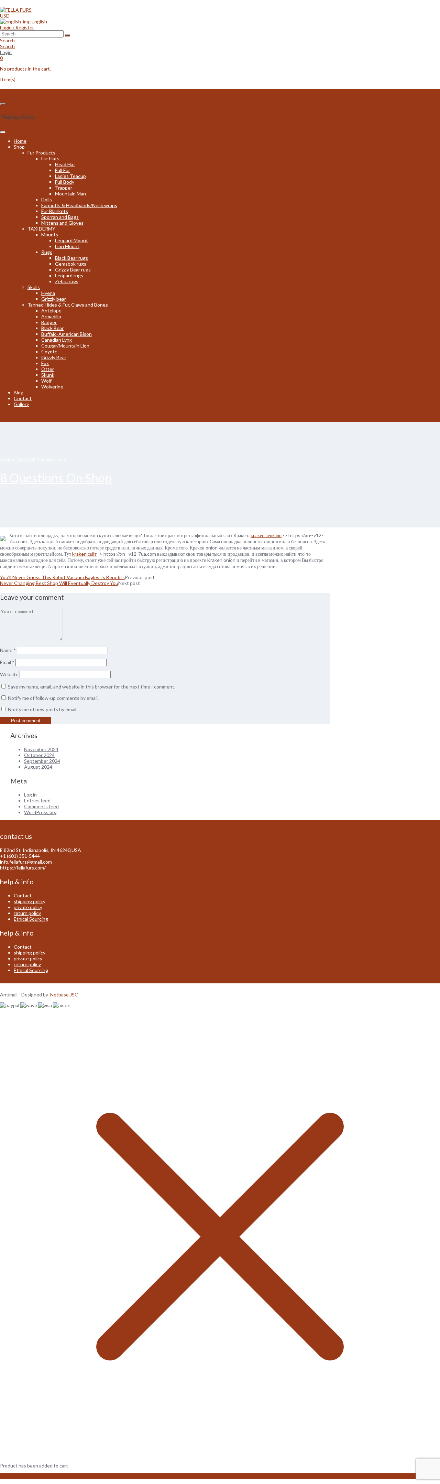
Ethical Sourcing (31, 919)
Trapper (63, 188)
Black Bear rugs (71, 258)
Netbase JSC (64, 994)
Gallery (21, 404)
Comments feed (41, 806)
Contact (23, 398)
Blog (18, 392)
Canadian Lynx (56, 340)
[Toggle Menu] (3, 132)
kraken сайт (84, 554)
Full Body (64, 182)
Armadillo (51, 316)
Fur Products (41, 153)
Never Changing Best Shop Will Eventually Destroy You (59, 583)
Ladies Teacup (70, 176)
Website (9, 674)
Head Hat (65, 164)
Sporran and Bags (60, 217)
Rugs (46, 252)
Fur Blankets (54, 211)
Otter (47, 369)
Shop (19, 147)
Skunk (47, 375)
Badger (49, 322)
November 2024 (41, 749)
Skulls (34, 287)
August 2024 (38, 767)
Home (20, 141)
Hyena (48, 293)
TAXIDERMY (41, 229)
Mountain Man (70, 193)
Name (8, 650)
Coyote (49, 351)
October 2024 (39, 755)
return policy (27, 913)
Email (7, 662)
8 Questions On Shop (56, 477)
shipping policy (29, 901)
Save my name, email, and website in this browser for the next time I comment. (91, 687)
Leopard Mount (71, 240)
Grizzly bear (53, 299)
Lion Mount (67, 246)
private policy (28, 907)
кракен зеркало (266, 535)
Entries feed (37, 800)
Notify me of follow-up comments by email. (53, 698)
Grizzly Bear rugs (73, 270)
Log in (30, 795)
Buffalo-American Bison (66, 334)
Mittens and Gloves (62, 223)
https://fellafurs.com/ (23, 868)
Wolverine (52, 386)
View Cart (11, 1476)
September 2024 (42, 761)
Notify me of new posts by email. (42, 709)
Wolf (46, 381)
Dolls (46, 199)
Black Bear (52, 328)
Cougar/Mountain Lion (65, 346)
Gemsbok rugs (70, 264)
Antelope (51, 310)
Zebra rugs (66, 281)
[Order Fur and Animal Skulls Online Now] (16, 10)
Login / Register (17, 27)
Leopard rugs (69, 275)
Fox (45, 363)
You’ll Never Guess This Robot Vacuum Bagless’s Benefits (62, 577)
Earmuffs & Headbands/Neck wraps (79, 205)
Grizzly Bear (53, 357)
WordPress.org (40, 812)
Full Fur (62, 170)
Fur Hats (50, 158)
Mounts (49, 234)
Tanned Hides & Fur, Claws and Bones (68, 305)
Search (7, 46)
